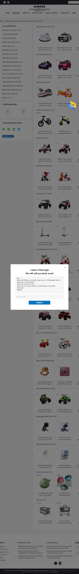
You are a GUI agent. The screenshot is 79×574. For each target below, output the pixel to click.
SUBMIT (39, 303)
